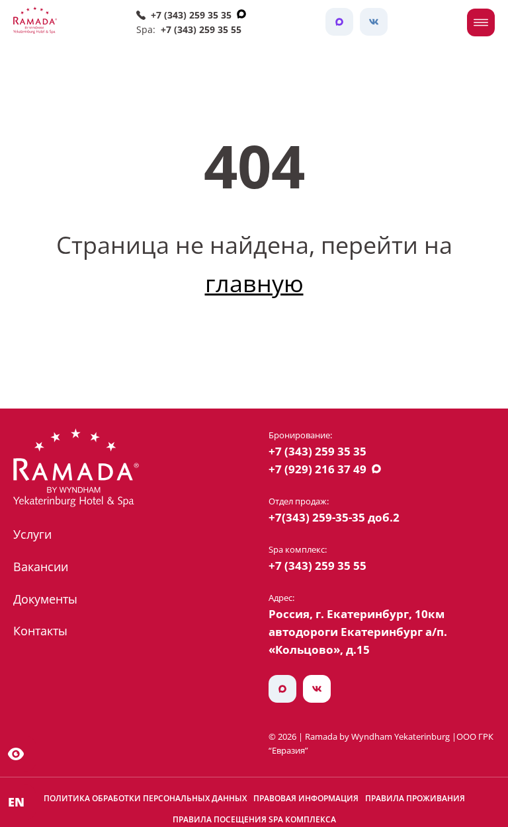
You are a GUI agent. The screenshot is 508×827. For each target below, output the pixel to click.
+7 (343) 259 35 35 (191, 15)
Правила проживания (415, 798)
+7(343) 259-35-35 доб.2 (334, 517)
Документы (45, 599)
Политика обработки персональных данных (145, 798)
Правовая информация (306, 798)
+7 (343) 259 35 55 (201, 29)
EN (16, 802)
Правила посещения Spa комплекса (254, 819)
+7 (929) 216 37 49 (317, 469)
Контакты (40, 631)
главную (254, 283)
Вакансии (40, 566)
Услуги (32, 534)
